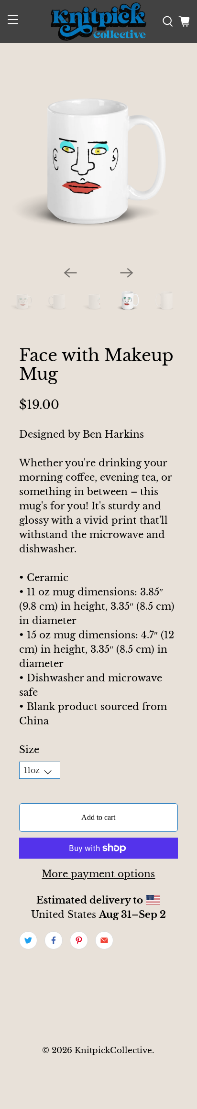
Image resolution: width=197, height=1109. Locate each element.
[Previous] (70, 273)
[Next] (127, 273)
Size (29, 749)
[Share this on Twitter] (28, 940)
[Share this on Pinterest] (79, 940)
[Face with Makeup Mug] (98, 160)
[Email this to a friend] (104, 940)
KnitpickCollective (113, 1050)
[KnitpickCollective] (98, 21)
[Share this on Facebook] (53, 940)
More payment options (98, 874)
